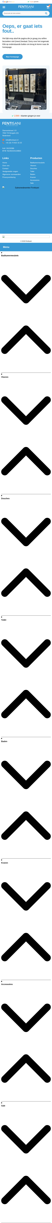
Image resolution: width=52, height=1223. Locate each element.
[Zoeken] (46, 13)
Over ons (5, 166)
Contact (5, 168)
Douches (33, 168)
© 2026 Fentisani (26, 241)
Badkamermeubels (37, 163)
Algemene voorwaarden (11, 174)
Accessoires (34, 180)
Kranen (33, 177)
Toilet (32, 171)
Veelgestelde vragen (10, 171)
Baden (32, 174)
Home (4, 163)
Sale (32, 183)
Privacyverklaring (8, 177)
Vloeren (33, 166)
